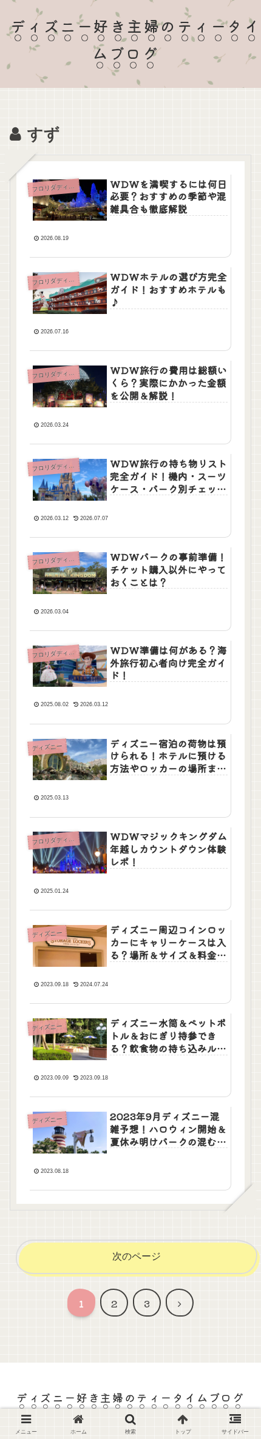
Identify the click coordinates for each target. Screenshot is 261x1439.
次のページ (136, 1256)
